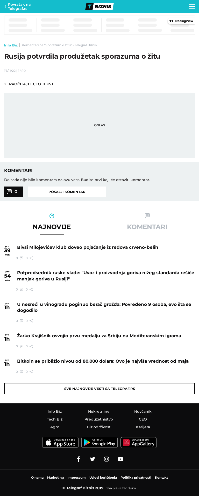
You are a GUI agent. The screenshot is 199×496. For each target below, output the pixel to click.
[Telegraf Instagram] (106, 459)
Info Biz (11, 45)
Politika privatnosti (135, 477)
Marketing (55, 477)
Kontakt (161, 477)
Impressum (76, 477)
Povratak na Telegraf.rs (19, 6)
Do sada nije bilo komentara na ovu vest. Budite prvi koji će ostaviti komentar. (77, 179)
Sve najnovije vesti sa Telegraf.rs (99, 389)
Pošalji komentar (67, 192)
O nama (37, 477)
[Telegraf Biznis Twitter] (92, 459)
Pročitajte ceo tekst (28, 84)
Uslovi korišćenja (103, 477)
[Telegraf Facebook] (78, 459)
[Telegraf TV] (120, 459)
